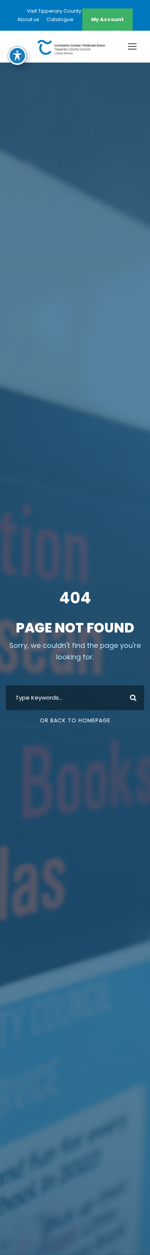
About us (28, 19)
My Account (107, 19)
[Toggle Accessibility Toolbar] (17, 55)
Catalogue (60, 19)
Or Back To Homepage (75, 720)
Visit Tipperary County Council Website (75, 11)
